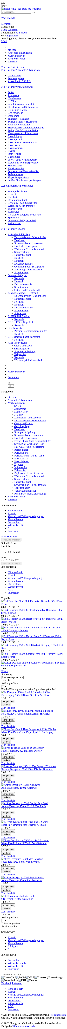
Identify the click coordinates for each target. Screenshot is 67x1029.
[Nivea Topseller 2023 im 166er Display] (22, 747)
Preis (3, 557)
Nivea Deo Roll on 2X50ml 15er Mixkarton (24, 843)
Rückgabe (13, 946)
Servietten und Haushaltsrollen (23, 171)
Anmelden (21, 32)
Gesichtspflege (15, 112)
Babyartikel (14, 156)
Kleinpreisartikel (16, 496)
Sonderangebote (16, 78)
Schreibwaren (15, 208)
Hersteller (6, 546)
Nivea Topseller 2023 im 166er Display (21, 750)
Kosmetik (13, 194)
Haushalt (12, 197)
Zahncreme (13, 95)
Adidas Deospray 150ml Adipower (19, 787)
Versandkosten (15, 519)
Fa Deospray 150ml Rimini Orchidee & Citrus (25, 695)
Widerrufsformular (17, 963)
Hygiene (12, 151)
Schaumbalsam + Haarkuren (22, 121)
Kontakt (12, 513)
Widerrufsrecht (15, 525)
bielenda (12, 397)
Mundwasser (14, 98)
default (16, 552)
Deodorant (13, 115)
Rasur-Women (15, 148)
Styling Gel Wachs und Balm (23, 130)
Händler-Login (15, 510)
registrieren (12, 35)
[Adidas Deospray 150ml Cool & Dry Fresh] (24, 803)
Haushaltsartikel (16, 168)
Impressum (13, 531)
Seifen (11, 92)
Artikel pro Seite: (10, 683)
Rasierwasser (14, 145)
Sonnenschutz (15, 165)
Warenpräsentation (17, 191)
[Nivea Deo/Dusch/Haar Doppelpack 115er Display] (28, 729)
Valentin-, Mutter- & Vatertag (23, 293)
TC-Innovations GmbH (25, 1026)
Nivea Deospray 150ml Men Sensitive (20, 861)
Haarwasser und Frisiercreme (23, 133)
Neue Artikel (14, 75)
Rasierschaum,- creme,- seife (22, 142)
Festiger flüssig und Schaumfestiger (26, 127)
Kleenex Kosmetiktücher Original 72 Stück (23, 824)
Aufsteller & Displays (19, 234)
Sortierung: (7, 674)
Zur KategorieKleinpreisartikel (17, 185)
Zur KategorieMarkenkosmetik (17, 86)
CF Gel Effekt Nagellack (21, 322)
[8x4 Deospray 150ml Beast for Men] (21, 618)
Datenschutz (14, 522)
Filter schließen (9, 536)
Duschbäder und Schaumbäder (23, 107)
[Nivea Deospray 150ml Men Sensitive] (22, 859)
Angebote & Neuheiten (20, 400)
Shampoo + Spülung (18, 118)
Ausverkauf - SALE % (19, 81)
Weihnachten (14, 223)
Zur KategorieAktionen (13, 229)
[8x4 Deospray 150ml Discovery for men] (23, 627)
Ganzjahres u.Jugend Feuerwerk (24, 214)
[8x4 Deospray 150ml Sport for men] (21, 653)
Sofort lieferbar (9, 543)
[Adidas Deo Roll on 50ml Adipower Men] (24, 662)
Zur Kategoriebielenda (12, 67)
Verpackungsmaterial (18, 177)
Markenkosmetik (16, 403)
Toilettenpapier (15, 174)
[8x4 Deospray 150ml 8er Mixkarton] (21, 610)
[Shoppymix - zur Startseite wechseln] (21, 8)
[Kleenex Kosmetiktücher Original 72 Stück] (24, 822)
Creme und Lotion (17, 110)
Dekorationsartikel (17, 200)
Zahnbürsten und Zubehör (21, 104)
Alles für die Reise (17, 342)
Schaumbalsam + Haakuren (28, 243)
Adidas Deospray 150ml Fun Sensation (21, 880)
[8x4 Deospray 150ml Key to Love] (20, 636)
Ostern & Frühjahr (17, 275)
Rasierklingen (15, 136)
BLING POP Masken (19, 316)
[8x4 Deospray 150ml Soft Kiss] (18, 645)
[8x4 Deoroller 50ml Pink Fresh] (18, 601)
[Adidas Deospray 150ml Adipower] (20, 784)
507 (17, 560)
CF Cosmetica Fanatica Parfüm (24, 336)
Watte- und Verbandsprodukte (23, 162)
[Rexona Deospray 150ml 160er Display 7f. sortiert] (28, 766)
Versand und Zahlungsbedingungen (26, 516)
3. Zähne (12, 101)
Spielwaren (13, 217)
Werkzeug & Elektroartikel (21, 205)
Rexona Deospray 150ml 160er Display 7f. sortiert (27, 769)
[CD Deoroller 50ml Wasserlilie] (18, 896)
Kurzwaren (13, 211)
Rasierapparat (15, 139)
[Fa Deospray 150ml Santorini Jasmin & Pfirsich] (27, 710)
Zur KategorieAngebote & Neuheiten (20, 70)
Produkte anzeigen (11, 540)
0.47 (8, 560)
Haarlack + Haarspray (19, 124)
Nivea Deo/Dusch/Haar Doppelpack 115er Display (27, 732)
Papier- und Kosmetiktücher (22, 159)
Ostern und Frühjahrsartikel (22, 220)
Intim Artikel (14, 153)
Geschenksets (15, 328)
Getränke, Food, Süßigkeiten (22, 203)
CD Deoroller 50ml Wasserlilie (17, 899)
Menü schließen (9, 29)
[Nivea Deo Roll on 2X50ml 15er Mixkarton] (25, 840)
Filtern (4, 671)
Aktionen (12, 499)
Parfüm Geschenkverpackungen (24, 180)
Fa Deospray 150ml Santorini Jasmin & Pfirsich (25, 713)
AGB (10, 528)
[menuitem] (33, 19)
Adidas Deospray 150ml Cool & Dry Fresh (23, 806)
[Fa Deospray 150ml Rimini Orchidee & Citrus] (26, 692)
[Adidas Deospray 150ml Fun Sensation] (22, 877)
